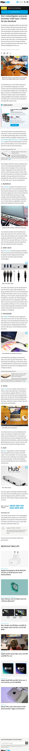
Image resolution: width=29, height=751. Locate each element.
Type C (17, 508)
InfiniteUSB (6, 316)
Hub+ (5, 451)
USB (22, 505)
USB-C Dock (6, 251)
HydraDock (6, 187)
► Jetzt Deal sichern (14, 12)
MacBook (13, 505)
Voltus (5, 389)
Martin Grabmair (6, 49)
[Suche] (25, 2)
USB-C (12, 508)
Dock (18, 505)
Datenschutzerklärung (4, 747)
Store (2, 141)
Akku (22, 508)
